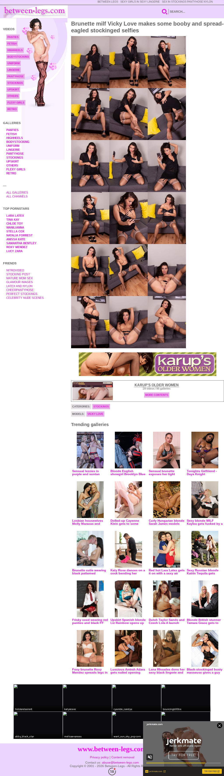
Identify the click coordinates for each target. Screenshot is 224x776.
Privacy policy (99, 757)
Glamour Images (19, 282)
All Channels (17, 196)
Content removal (122, 757)
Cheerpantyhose (20, 290)
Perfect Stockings (21, 294)
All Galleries (17, 192)
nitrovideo (15, 270)
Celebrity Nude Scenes (25, 298)
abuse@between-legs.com (120, 762)
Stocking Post (18, 274)
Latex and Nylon (19, 286)
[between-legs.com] (35, 11)
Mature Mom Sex (19, 278)
